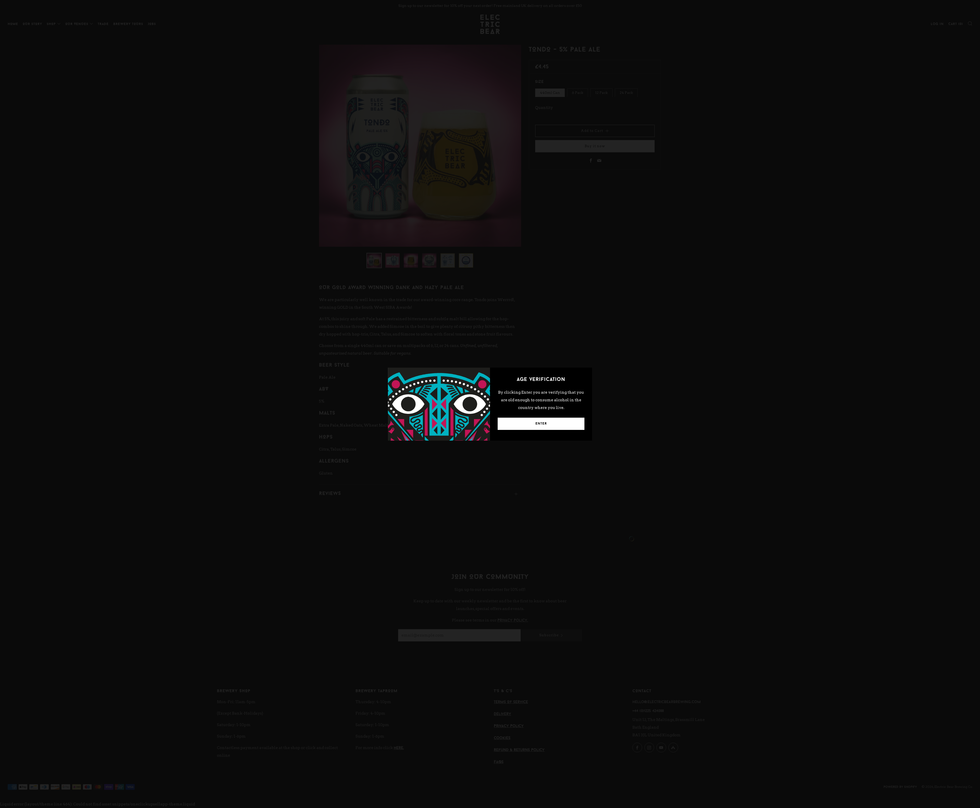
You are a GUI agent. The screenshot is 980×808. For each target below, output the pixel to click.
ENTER (541, 423)
